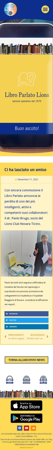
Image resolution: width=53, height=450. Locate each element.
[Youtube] (26, 428)
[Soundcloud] (33, 428)
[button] (45, 9)
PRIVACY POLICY (26, 447)
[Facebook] (19, 428)
